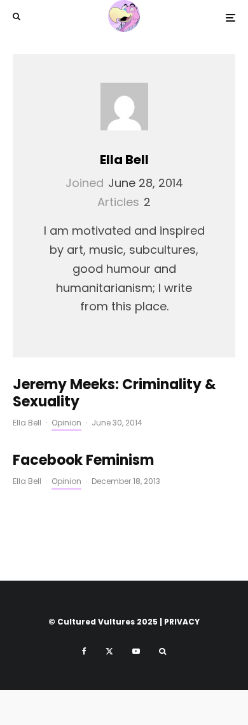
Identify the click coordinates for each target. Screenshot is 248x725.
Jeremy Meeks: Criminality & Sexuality (114, 393)
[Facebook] (84, 651)
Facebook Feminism (83, 460)
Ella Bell (124, 160)
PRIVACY (182, 621)
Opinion (66, 422)
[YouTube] (136, 651)
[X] (109, 651)
